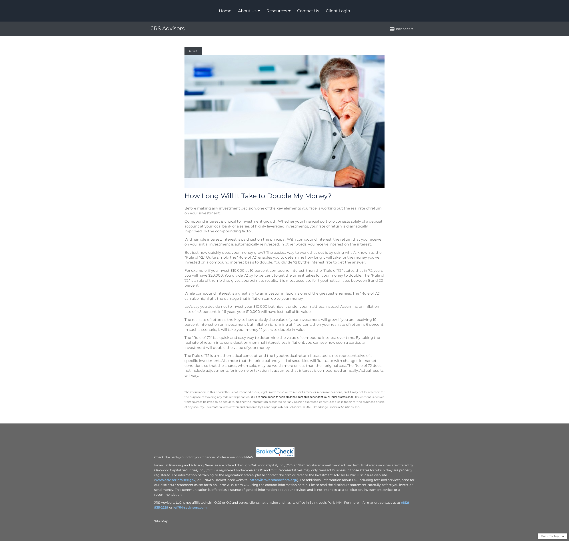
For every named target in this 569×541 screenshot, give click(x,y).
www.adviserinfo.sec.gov (175, 480)
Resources (276, 10)
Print (193, 51)
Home (225, 10)
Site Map (161, 521)
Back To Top (550, 536)
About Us (247, 10)
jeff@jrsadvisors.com (190, 507)
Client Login (338, 10)
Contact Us (308, 10)
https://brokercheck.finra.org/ (273, 480)
